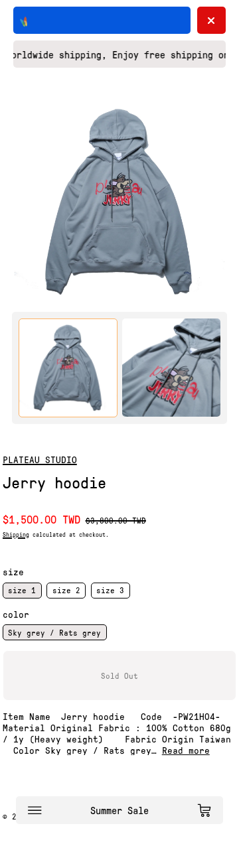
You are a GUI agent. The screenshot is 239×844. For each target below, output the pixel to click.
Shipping (16, 534)
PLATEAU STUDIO (40, 459)
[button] (120, 202)
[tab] (68, 368)
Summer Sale (119, 810)
